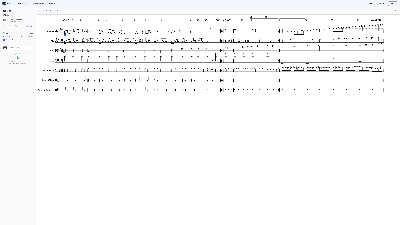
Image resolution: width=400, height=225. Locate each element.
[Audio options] (53, 10)
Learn (51, 3)
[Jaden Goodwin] (4, 20)
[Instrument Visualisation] (57, 10)
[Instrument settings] (41, 10)
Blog (370, 3)
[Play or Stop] (51, 10)
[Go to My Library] (7, 4)
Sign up (381, 3)
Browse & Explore (38, 3)
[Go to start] (46, 10)
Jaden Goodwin (16, 19)
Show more (29, 26)
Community (22, 3)
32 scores (19, 21)
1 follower (12, 21)
